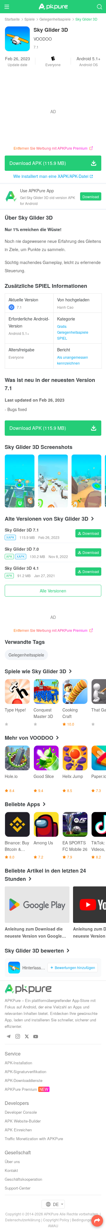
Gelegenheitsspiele (55, 18)
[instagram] (17, 1036)
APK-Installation (18, 1062)
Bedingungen (83, 1219)
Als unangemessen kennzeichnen (72, 360)
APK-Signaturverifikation (25, 1071)
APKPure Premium (21, 1089)
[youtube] (35, 1036)
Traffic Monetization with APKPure (34, 1138)
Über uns (12, 1161)
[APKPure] (53, 6)
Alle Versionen (53, 591)
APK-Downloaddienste (23, 1080)
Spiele (29, 18)
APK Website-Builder (23, 1121)
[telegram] (8, 1036)
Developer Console (21, 1112)
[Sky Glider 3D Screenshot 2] (86, 481)
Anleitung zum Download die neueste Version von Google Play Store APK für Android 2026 (37, 932)
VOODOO (43, 39)
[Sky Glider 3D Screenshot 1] (53, 481)
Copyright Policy (56, 1219)
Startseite (12, 18)
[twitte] (26, 1036)
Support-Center (17, 1188)
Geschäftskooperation (23, 1179)
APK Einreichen (18, 1130)
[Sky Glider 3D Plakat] (19, 481)
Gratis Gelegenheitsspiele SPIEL (72, 332)
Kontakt (11, 1170)
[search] (99, 6)
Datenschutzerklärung (22, 1219)
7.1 (19, 307)
